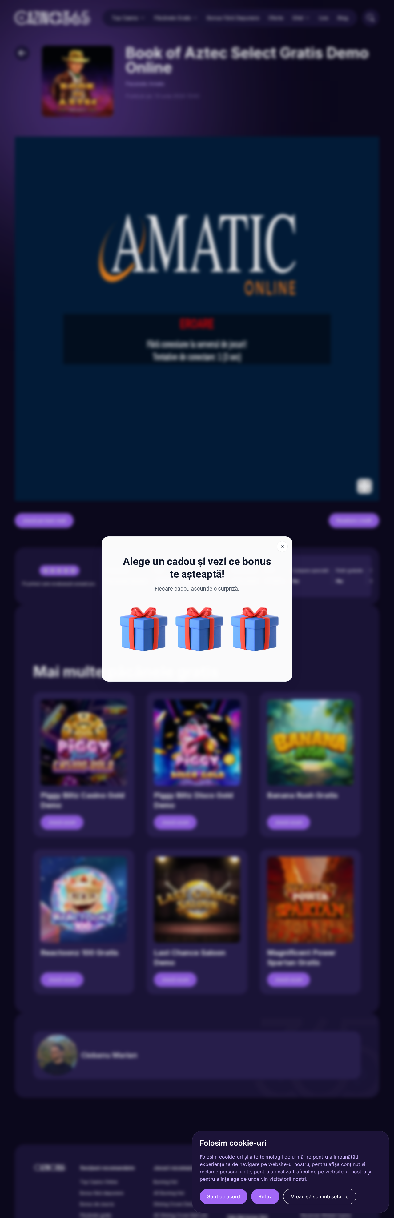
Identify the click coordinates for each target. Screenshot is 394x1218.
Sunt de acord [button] (223, 1196)
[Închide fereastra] (282, 546)
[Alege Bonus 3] (143, 629)
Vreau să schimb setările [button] (319, 1196)
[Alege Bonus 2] (199, 629)
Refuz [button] (265, 1196)
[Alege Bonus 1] (254, 629)
